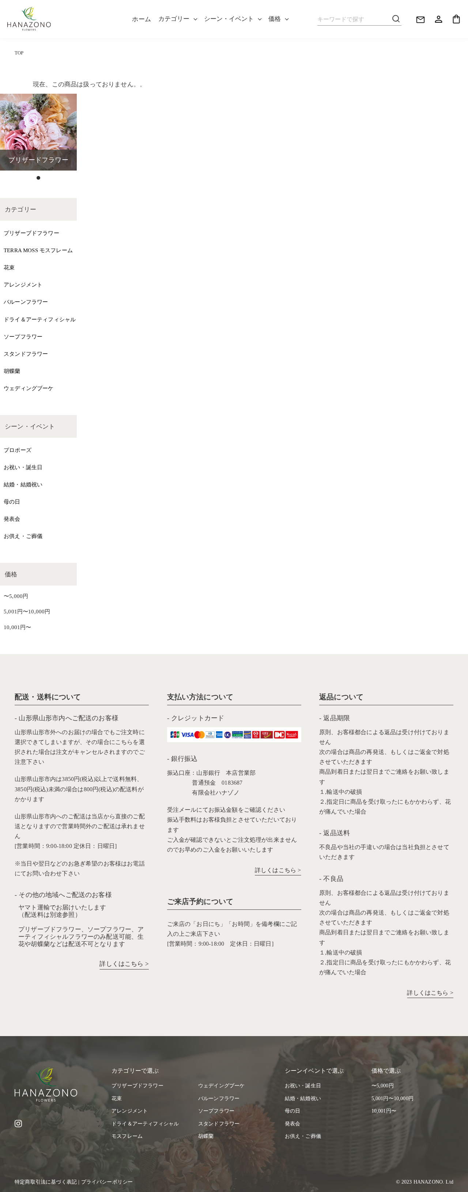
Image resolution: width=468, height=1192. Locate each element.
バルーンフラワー (26, 302)
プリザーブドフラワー (31, 233)
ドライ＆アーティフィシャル (40, 319)
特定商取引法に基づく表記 (46, 1182)
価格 (274, 18)
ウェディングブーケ (29, 388)
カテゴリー (173, 18)
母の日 (12, 501)
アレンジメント (23, 284)
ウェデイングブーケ (221, 1085)
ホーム (141, 19)
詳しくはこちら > (124, 963)
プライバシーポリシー (107, 1182)
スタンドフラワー (26, 354)
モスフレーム (127, 1136)
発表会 (12, 519)
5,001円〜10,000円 (27, 611)
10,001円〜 (17, 627)
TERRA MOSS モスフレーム (38, 250)
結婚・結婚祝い (23, 484)
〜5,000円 (16, 596)
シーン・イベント (229, 18)
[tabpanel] (38, 132)
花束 (9, 267)
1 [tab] (38, 178)
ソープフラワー (23, 336)
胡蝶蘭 (12, 371)
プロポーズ (17, 450)
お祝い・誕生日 (23, 467)
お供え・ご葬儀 (23, 536)
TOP (19, 53)
